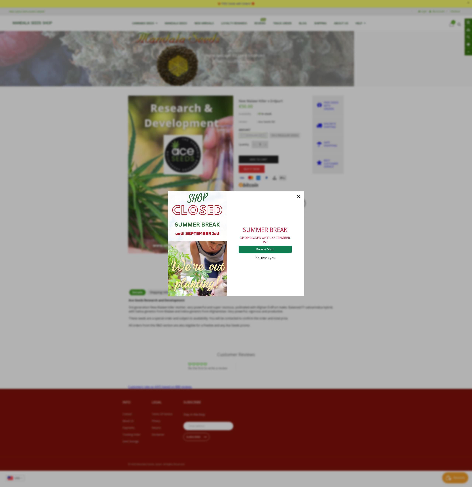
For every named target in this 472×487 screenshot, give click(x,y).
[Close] (298, 196)
